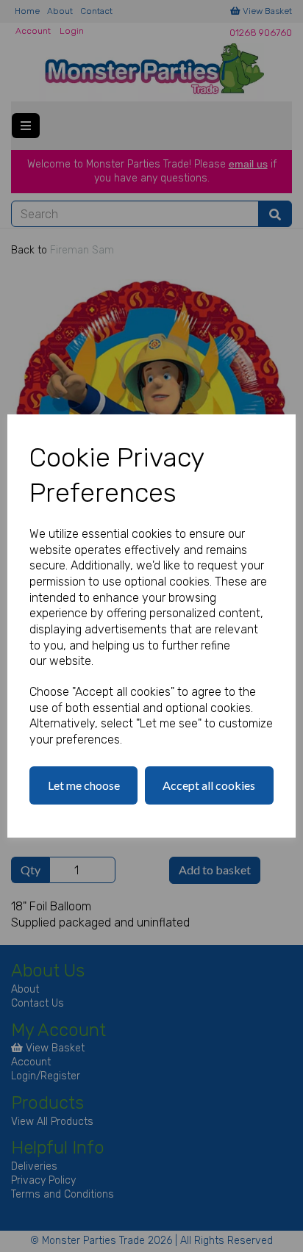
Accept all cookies (209, 785)
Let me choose (84, 785)
